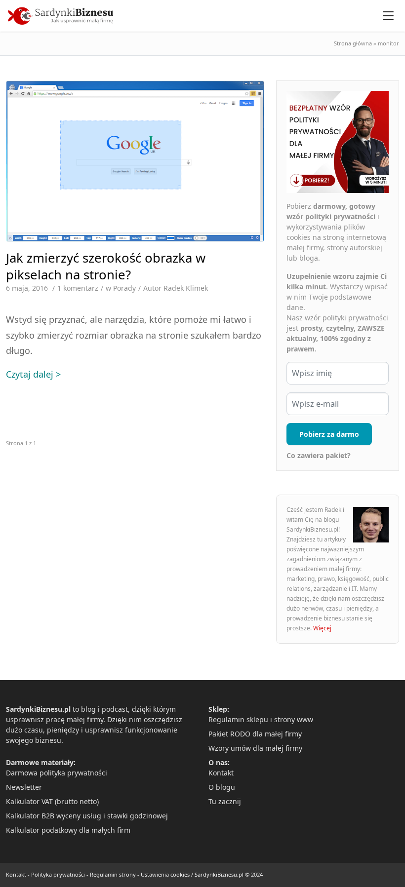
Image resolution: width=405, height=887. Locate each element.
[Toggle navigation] (388, 16)
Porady (124, 288)
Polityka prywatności (58, 874)
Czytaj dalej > (33, 374)
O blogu (221, 787)
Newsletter (24, 787)
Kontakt (221, 772)
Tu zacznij (224, 801)
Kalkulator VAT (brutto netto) (52, 801)
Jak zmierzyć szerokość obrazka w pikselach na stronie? (105, 266)
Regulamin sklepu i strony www (260, 719)
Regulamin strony (113, 874)
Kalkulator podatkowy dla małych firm (68, 830)
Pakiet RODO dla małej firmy (255, 733)
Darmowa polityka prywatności (56, 772)
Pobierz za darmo (329, 434)
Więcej (322, 628)
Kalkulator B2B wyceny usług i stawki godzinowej (87, 815)
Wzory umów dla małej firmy (255, 748)
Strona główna (353, 43)
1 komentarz (77, 288)
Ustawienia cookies (165, 874)
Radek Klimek (185, 288)
